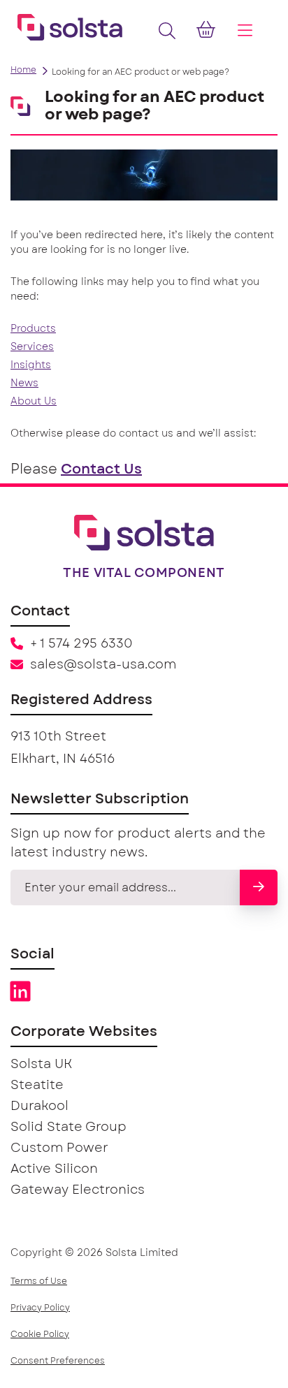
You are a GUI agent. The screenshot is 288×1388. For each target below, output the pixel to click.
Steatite (37, 1085)
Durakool (39, 1106)
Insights (30, 365)
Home (23, 70)
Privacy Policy (40, 1307)
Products (33, 329)
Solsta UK (41, 1064)
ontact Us (107, 469)
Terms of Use (38, 1281)
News (24, 383)
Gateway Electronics (77, 1190)
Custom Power (59, 1148)
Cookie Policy (39, 1334)
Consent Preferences (57, 1361)
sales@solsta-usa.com (103, 665)
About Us (33, 402)
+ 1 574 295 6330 (81, 644)
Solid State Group (68, 1127)
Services (32, 347)
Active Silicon (54, 1169)
